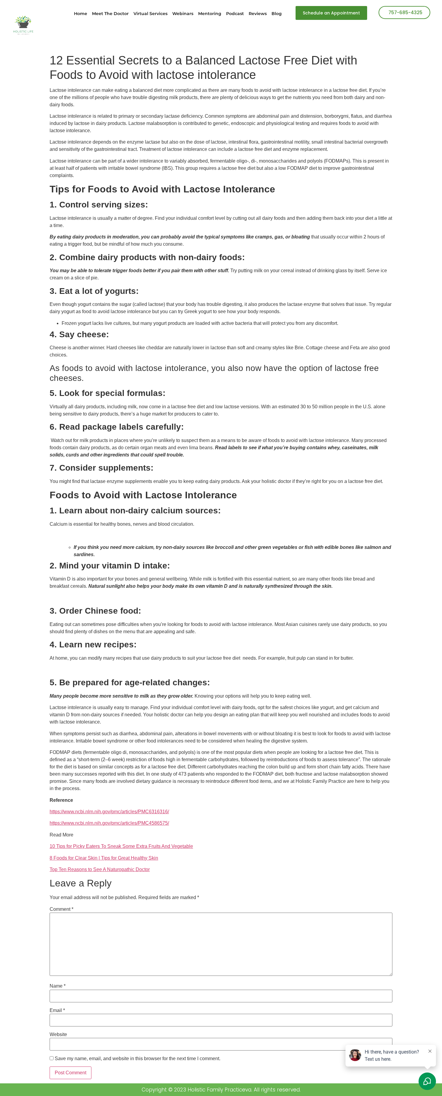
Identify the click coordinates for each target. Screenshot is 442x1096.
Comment (61, 909)
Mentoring (209, 13)
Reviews (258, 13)
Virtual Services (150, 13)
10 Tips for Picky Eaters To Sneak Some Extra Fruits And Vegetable (121, 846)
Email (57, 1010)
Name (58, 986)
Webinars (182, 13)
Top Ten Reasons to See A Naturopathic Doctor (100, 869)
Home (80, 13)
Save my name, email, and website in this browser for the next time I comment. (137, 1058)
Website (58, 1034)
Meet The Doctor (110, 13)
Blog (277, 13)
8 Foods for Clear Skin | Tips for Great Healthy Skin (104, 858)
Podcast (235, 13)
